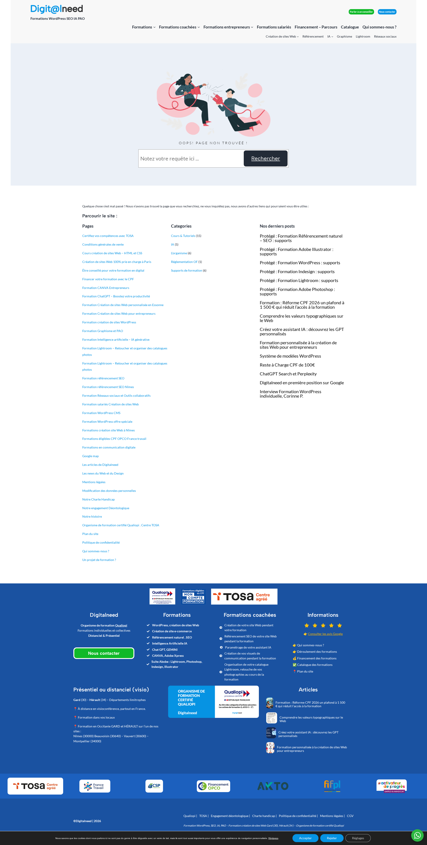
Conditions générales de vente (103, 244)
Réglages (273, 838)
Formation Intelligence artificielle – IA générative (115, 339)
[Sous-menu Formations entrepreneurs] (252, 27)
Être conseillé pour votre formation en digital (113, 270)
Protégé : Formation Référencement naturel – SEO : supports (301, 238)
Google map (90, 456)
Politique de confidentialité (101, 542)
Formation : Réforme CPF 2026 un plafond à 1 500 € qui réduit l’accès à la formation (302, 304)
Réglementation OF (184, 262)
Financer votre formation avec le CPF (108, 279)
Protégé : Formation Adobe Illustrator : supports (296, 251)
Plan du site (90, 534)
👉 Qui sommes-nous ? (308, 645)
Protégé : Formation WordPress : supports (300, 262)
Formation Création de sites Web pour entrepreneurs (118, 313)
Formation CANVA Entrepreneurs (105, 288)
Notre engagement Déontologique (105, 508)
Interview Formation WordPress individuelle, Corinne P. (290, 393)
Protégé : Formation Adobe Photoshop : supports (297, 291)
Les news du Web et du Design (103, 473)
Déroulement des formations (317, 651)
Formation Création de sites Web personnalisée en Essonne (122, 305)
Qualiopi (121, 625)
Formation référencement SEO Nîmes (108, 387)
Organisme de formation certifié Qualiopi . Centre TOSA (120, 525)
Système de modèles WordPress (290, 356)
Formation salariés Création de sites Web (110, 404)
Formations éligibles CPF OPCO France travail (114, 439)
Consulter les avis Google (325, 634)
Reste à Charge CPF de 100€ (287, 364)
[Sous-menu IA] (332, 36)
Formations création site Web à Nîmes (108, 430)
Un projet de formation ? (99, 560)
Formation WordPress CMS (101, 413)
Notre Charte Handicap (98, 499)
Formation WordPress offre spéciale (107, 421)
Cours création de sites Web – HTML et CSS (112, 253)
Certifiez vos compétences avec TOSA (108, 236)
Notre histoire (92, 516)
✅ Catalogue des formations (312, 665)
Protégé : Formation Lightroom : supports (299, 280)
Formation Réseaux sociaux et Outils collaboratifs (116, 395)
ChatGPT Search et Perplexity (288, 373)
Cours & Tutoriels (183, 236)
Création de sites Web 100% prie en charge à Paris (116, 262)
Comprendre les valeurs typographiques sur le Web (301, 318)
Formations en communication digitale (108, 447)
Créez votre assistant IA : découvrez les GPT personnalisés (302, 331)
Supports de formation (186, 270)
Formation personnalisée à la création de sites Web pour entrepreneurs (298, 344)
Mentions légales (93, 482)
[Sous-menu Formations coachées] (198, 27)
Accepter (305, 838)
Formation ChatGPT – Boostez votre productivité (116, 296)
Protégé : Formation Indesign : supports (297, 271)
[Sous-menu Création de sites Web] (298, 36)
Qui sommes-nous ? (95, 551)
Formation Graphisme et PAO (102, 331)
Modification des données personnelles (109, 491)
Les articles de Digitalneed (100, 465)
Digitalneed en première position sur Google (302, 382)
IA (172, 244)
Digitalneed (84, 821)
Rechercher (265, 158)
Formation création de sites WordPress (109, 322)
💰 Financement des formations (314, 658)
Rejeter (332, 838)
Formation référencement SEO (103, 378)
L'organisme (179, 253)
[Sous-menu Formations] (154, 27)
